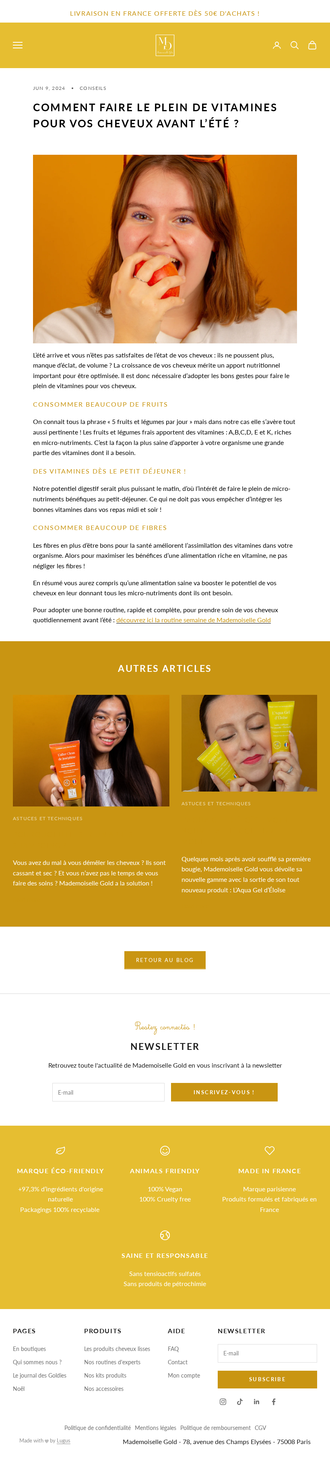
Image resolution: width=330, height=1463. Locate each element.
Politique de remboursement (215, 1427)
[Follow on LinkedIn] (257, 1402)
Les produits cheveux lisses (117, 1348)
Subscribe (267, 1379)
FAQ (173, 1348)
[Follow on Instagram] (223, 1402)
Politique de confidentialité (97, 1427)
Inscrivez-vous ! (224, 1092)
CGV (260, 1427)
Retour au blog (165, 960)
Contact (178, 1362)
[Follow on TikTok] (240, 1402)
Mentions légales (155, 1427)
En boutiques (29, 1348)
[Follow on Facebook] (274, 1402)
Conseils (93, 88)
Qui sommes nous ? (37, 1362)
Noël (19, 1388)
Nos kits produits (105, 1375)
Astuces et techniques (48, 818)
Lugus (63, 1440)
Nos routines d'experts (112, 1362)
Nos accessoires (104, 1388)
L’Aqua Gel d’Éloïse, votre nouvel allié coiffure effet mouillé (243, 831)
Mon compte (184, 1375)
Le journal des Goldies (39, 1375)
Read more (26, 899)
